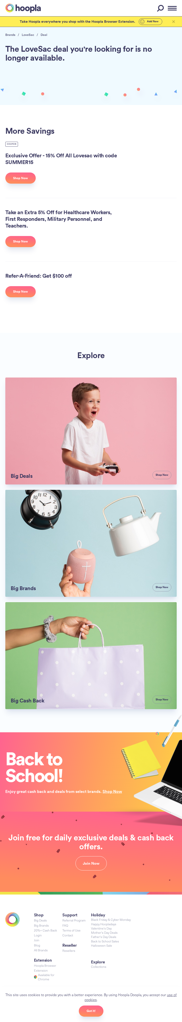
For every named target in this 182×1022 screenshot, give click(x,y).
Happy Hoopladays (103, 924)
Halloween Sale (101, 945)
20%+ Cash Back (45, 930)
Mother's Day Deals (104, 932)
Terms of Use (71, 930)
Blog (37, 945)
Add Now (152, 21)
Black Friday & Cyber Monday (111, 919)
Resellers (68, 950)
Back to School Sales (105, 941)
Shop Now (112, 791)
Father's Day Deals (103, 937)
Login (38, 935)
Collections (98, 967)
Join (36, 940)
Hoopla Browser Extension (45, 968)
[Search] (161, 8)
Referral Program (74, 920)
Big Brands (41, 925)
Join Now (91, 863)
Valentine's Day (101, 928)
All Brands (41, 950)
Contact (67, 935)
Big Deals (40, 920)
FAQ (65, 925)
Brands (10, 34)
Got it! (91, 1011)
